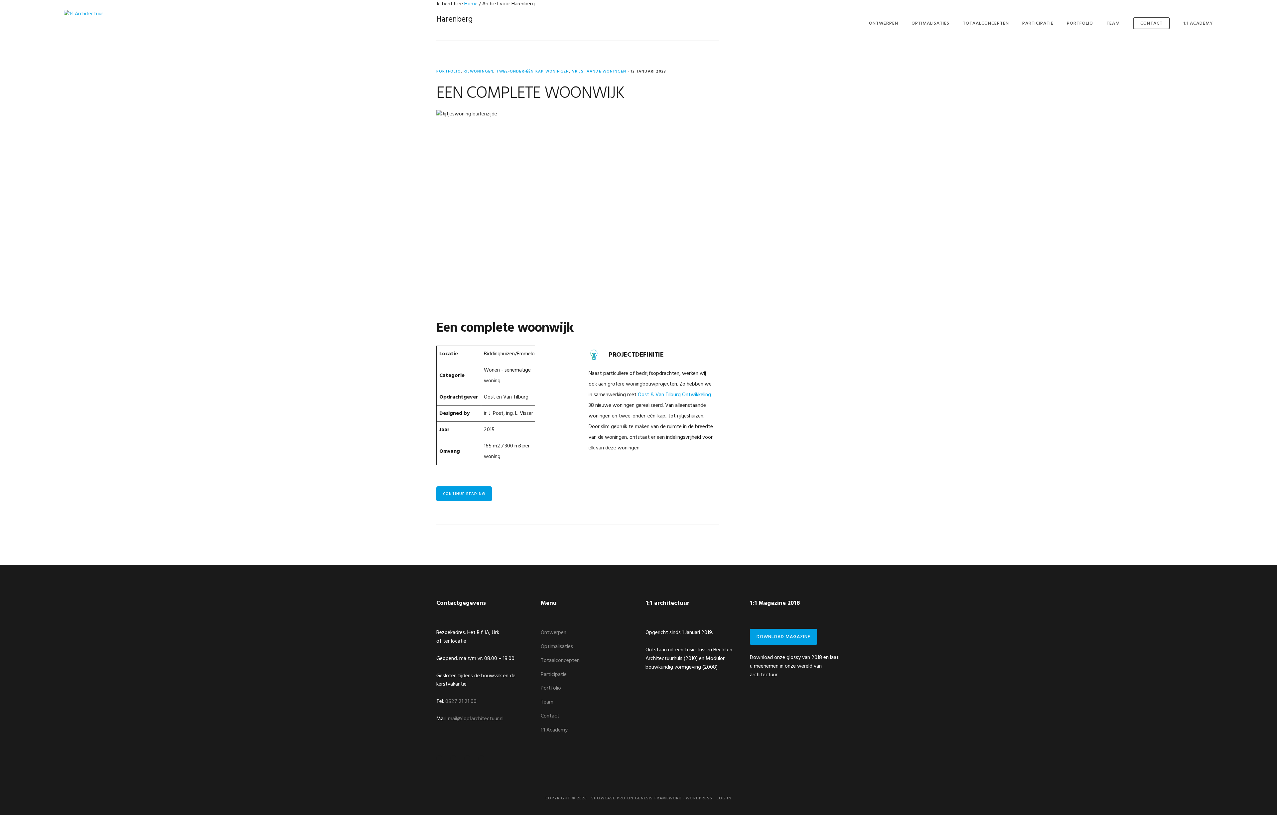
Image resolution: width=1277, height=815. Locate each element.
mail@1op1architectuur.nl (475, 719)
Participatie (554, 674)
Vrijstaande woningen (599, 71)
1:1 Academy (554, 730)
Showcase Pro (608, 798)
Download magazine (783, 637)
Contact (550, 716)
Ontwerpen (553, 632)
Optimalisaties (557, 646)
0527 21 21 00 (461, 701)
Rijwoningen (479, 71)
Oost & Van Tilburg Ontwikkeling (674, 395)
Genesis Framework (658, 798)
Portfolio (448, 71)
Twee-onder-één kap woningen (533, 71)
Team (547, 702)
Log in (724, 798)
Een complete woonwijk (530, 93)
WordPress (699, 798)
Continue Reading (464, 494)
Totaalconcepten (560, 660)
